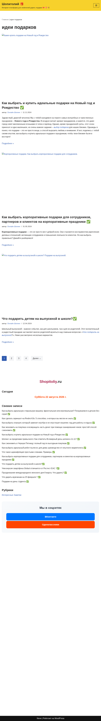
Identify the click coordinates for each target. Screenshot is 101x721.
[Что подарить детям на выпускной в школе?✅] (50, 284)
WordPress (59, 718)
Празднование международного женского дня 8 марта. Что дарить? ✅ (34, 473)
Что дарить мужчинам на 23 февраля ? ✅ (21, 477)
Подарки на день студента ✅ (15, 481)
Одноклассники (50, 524)
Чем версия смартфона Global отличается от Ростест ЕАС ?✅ (30, 468)
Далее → (37, 358)
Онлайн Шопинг (13, 112)
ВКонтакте (50, 517)
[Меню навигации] (96, 5)
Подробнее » (8, 143)
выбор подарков (61, 127)
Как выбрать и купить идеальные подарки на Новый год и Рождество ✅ (35, 435)
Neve (39, 718)
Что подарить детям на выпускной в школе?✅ (39, 319)
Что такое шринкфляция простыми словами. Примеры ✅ (28, 452)
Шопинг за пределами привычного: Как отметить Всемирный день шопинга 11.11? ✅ (41, 439)
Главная (5, 19)
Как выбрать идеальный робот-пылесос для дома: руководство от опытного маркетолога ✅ (44, 448)
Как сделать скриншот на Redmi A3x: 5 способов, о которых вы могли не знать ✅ (39, 418)
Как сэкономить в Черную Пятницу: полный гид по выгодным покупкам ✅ (35, 443)
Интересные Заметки (11, 495)
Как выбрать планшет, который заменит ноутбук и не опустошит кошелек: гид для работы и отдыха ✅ (48, 423)
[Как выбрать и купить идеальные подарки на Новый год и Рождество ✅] (50, 66)
